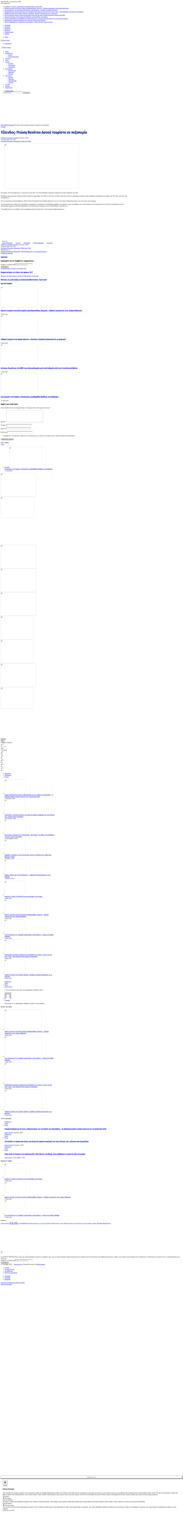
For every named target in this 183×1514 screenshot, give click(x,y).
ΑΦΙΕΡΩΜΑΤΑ (9, 53)
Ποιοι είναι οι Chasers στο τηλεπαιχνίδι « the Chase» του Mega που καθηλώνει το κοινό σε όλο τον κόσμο (45, 1154)
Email (3, 428)
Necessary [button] (6, 1496)
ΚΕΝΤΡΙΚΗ (5, 125)
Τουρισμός (11, 67)
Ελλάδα (10, 63)
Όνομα (3, 425)
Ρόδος (90, 1223)
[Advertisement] (91, 110)
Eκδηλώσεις (12, 70)
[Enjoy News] (5, 40)
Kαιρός (3, 1223)
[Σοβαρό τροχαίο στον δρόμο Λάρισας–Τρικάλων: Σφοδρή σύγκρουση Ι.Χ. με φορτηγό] (19, 335)
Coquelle (7, 1000)
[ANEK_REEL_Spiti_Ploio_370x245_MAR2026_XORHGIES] (17, 708)
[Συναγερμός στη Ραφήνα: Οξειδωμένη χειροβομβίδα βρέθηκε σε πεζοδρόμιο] (19, 393)
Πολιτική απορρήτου (11, 1273)
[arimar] (18, 615)
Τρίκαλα (94, 1223)
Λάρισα (62, 1223)
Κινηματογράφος (13, 57)
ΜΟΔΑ (10, 77)
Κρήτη (43, 1223)
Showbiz (11, 79)
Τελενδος (50, 243)
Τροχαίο (100, 1223)
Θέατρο (10, 74)
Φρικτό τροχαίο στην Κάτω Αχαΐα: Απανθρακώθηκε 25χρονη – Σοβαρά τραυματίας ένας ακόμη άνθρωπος (37, 8)
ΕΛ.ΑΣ (18, 243)
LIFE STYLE (8, 75)
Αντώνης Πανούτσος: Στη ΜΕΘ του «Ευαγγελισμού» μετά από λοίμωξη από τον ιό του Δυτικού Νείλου (36, 18)
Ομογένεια (8, 87)
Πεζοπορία (27, 243)
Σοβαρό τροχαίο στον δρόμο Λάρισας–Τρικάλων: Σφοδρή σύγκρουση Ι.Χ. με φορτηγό (31, 13)
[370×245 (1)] (18, 567)
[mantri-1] (17, 662)
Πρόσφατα (8, 775)
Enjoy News (8, 987)
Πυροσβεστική (71, 1223)
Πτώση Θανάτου (38, 243)
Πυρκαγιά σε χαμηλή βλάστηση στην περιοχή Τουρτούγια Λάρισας (25, 20)
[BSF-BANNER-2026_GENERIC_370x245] (18, 686)
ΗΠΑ (19, 1223)
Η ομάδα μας (9, 1271)
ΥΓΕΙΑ (7, 60)
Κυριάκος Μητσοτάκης (52, 1223)
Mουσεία (11, 72)
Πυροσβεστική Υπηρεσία (81, 1223)
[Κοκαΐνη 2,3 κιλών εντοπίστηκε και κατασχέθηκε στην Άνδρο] (15, 895)
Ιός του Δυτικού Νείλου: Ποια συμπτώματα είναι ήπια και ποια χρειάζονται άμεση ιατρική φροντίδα (35, 15)
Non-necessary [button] (7, 1503)
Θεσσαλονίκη (25, 1223)
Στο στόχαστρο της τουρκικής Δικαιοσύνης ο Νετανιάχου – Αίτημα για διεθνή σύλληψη (31, 10)
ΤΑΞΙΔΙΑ (7, 62)
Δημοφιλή (8, 773)
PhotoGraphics (40, 1264)
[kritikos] (17, 517)
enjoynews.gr (18, 1264)
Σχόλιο (3, 422)
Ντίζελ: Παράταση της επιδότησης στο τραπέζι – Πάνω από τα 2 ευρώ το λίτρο (29, 22)
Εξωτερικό (11, 65)
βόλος (109, 1223)
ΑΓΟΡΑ (10, 82)
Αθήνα (7, 1223)
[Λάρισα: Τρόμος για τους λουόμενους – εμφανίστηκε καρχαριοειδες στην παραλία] (15, 873)
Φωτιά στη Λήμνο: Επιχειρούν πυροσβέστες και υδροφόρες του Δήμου (26, 17)
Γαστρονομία (12, 81)
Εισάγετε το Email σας (7, 264)
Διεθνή (7, 86)
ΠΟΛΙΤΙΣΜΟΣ (9, 69)
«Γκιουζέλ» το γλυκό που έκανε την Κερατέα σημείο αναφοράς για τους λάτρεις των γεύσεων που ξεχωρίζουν (47, 1141)
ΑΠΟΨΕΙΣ (7, 58)
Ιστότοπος (4, 432)
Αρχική (7, 1267)
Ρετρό (10, 55)
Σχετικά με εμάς (9, 1269)
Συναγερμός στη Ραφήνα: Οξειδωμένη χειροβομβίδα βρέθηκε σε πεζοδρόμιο (30, 397)
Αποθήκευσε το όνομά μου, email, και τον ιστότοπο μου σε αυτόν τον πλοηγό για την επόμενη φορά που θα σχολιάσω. (39, 436)
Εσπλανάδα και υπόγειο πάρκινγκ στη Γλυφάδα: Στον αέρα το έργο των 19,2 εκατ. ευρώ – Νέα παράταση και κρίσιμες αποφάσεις (44, 11)
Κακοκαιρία (33, 1223)
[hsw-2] (18, 591)
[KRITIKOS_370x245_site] (18, 496)
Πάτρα (66, 1223)
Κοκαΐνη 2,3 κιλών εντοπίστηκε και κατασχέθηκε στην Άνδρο (23, 6)
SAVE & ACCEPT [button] (8, 1510)
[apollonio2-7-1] (17, 639)
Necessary (8, 1498)
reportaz (15, 138)
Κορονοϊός (39, 1223)
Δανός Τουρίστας (7, 243)
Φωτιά (105, 1223)
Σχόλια (7, 777)
